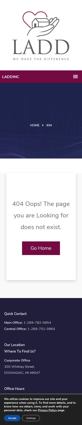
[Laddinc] (41, 35)
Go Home (41, 248)
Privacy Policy (47, 410)
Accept (12, 418)
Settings (31, 418)
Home (35, 125)
